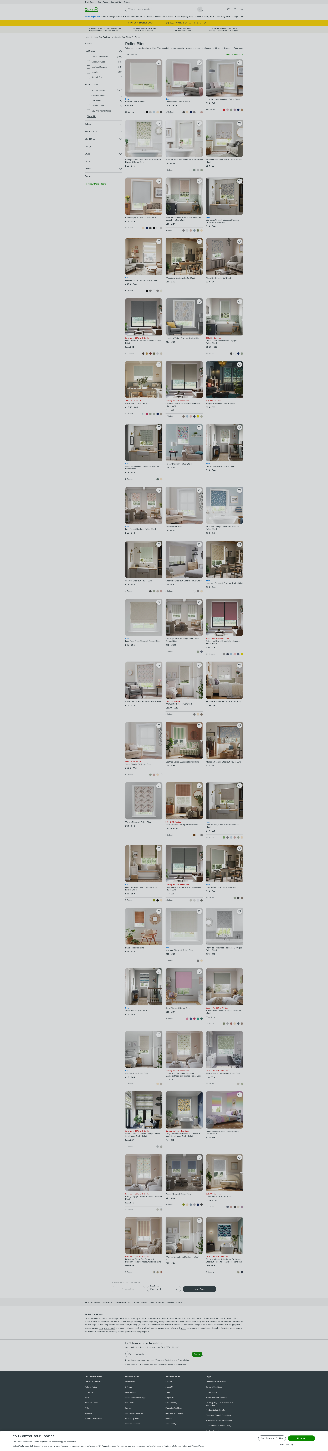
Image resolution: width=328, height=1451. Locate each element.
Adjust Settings (287, 1444)
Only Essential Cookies (272, 1438)
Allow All (301, 1438)
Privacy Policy (197, 1446)
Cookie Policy (181, 1446)
